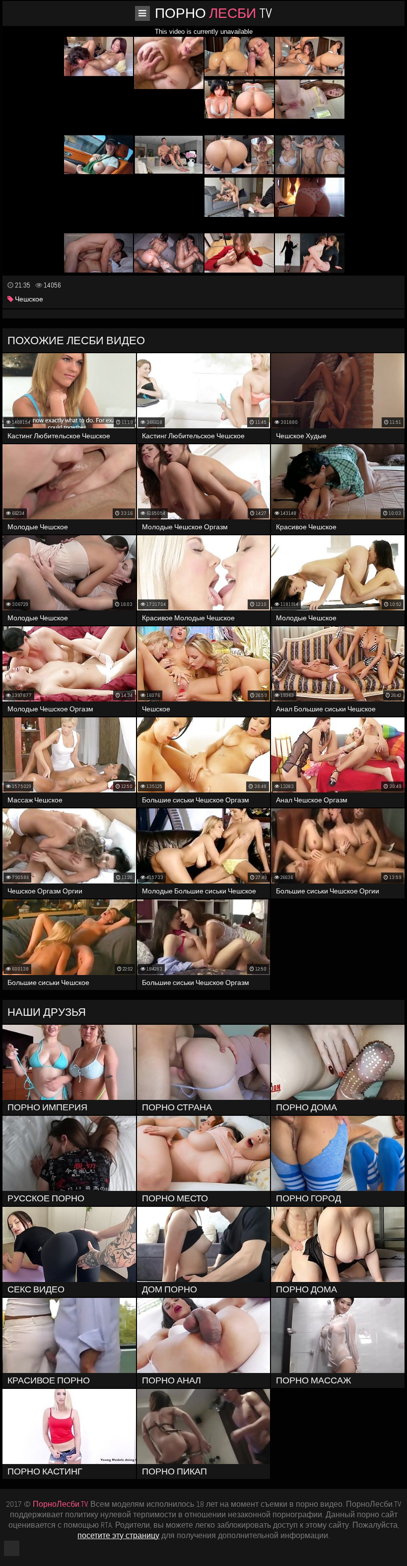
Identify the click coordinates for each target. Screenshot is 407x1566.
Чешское (28, 298)
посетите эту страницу (118, 1535)
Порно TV (213, 13)
